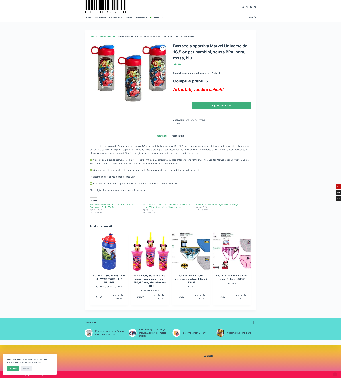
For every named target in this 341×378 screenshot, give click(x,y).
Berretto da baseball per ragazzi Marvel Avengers (218, 204)
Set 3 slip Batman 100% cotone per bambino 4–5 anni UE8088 (191, 279)
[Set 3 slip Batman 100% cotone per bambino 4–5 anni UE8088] (191, 251)
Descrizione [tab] (162, 136)
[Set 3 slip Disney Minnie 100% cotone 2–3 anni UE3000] (232, 251)
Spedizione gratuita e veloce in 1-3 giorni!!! (113, 17)
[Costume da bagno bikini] (220, 333)
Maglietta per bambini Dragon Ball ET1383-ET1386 (109, 333)
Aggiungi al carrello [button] (118, 297)
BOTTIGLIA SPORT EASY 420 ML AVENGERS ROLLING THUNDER (109, 279)
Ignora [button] (335, 374)
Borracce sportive (195, 120)
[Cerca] (243, 7)
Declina (26, 368)
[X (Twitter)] (251, 7)
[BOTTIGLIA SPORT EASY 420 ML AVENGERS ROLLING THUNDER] (109, 251)
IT (179, 124)
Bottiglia (118, 287)
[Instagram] (255, 7)
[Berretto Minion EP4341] (176, 333)
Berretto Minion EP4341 (194, 333)
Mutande (191, 287)
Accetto (13, 368)
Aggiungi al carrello (221, 105)
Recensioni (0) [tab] (178, 136)
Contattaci (141, 17)
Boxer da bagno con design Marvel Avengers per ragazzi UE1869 (153, 332)
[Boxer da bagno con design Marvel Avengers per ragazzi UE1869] (133, 333)
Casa (88, 17)
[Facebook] (247, 7)
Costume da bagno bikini (239, 333)
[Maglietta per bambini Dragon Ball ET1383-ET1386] (89, 333)
